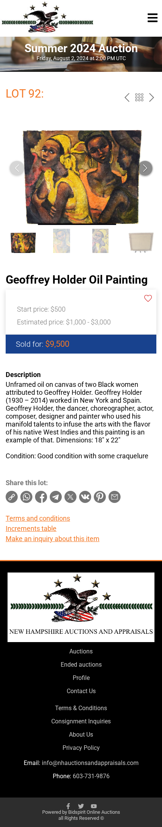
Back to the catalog (139, 97)
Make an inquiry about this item (52, 539)
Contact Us (81, 691)
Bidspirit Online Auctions (94, 812)
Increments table (31, 528)
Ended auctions (81, 664)
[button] (145, 168)
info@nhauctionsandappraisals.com (90, 762)
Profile (81, 677)
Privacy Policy (81, 747)
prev (126, 97)
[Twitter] (81, 806)
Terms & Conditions (81, 708)
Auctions (81, 651)
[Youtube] (94, 806)
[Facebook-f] (68, 806)
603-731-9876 (91, 776)
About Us (81, 734)
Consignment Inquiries (81, 721)
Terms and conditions (38, 518)
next (151, 97)
